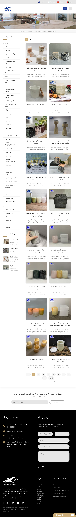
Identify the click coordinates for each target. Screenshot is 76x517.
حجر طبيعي (6, 43)
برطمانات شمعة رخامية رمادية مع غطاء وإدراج (36, 251)
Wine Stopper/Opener (10, 144)
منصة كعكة (8, 165)
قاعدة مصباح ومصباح (11, 156)
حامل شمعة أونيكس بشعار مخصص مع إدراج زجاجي (36, 324)
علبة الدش (8, 224)
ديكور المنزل (37, 31)
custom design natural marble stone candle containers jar (60, 142)
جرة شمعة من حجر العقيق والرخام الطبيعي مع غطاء (36, 178)
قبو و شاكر (8, 152)
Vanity (8, 228)
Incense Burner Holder (10, 91)
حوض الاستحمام (10, 210)
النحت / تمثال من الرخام (10, 72)
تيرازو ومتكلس (9, 67)
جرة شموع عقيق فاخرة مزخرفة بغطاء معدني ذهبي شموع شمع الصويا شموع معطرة (60, 324)
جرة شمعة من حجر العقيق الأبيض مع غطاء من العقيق (60, 360)
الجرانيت (8, 50)
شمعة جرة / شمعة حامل (10, 81)
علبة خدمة (8, 121)
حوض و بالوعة (9, 213)
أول (28, 375)
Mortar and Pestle (11, 202)
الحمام (7, 217)
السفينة (7, 86)
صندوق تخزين (9, 169)
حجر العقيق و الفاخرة (11, 54)
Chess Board (9, 191)
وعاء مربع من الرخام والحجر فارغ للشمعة (36, 142)
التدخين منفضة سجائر (11, 182)
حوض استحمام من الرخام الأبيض (61, 490)
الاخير (51, 378)
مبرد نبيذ (8, 139)
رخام (7, 47)
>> (44, 378)
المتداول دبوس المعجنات (9, 173)
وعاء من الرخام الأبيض (58, 493)
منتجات (44, 31)
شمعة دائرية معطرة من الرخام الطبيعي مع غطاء (60, 105)
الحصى (7, 58)
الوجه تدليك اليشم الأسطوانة (10, 186)
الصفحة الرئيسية (52, 31)
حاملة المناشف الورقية (11, 136)
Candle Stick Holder (9, 96)
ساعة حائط (8, 128)
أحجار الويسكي (9, 198)
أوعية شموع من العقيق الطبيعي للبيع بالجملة (36, 69)
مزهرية (7, 117)
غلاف (7, 132)
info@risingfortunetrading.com (16, 438)
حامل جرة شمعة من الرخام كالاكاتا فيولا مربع (60, 178)
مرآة (7, 110)
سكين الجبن (9, 149)
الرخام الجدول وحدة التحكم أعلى (61, 488)
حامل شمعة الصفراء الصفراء (36, 359)
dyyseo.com (6, 512)
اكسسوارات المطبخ (11, 178)
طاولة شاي (8, 125)
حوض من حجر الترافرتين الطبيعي (14, 239)
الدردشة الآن (59, 515)
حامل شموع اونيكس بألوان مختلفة (60, 286)
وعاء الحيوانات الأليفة (11, 101)
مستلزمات (8, 220)
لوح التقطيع (8, 114)
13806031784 (10, 427)
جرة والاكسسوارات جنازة (10, 62)
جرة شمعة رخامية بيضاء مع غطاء (36, 104)
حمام (4, 206)
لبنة (6, 195)
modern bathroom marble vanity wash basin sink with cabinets (14, 248)
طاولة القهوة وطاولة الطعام (10, 106)
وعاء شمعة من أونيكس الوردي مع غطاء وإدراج (60, 251)
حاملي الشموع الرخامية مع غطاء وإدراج (36, 287)
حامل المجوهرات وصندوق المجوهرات (10, 160)
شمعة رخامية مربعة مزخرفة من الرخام (60, 69)
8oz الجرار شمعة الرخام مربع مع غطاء (60, 215)
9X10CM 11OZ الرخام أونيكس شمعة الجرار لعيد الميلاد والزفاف (36, 215)
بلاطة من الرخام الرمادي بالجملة (60, 496)
